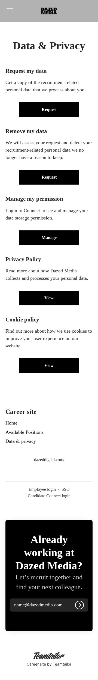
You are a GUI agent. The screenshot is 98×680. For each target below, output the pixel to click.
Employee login (42, 489)
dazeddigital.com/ (49, 459)
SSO (66, 489)
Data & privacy (20, 441)
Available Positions (24, 432)
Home (11, 423)
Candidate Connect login (49, 496)
